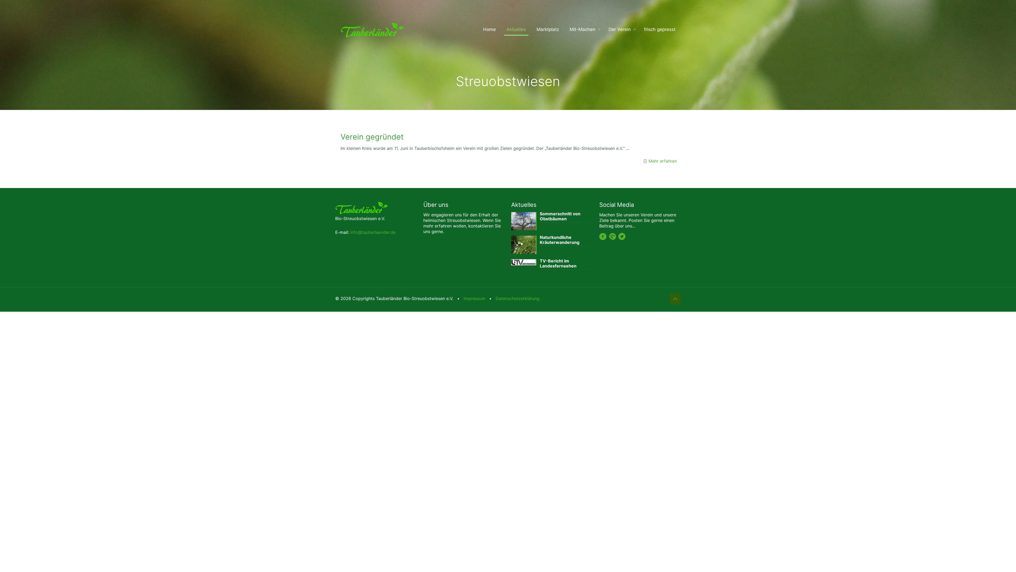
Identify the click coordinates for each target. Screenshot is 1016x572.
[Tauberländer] (372, 29)
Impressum (474, 298)
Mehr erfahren (662, 161)
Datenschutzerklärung (517, 298)
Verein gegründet (372, 136)
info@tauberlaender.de (373, 232)
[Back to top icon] (675, 299)
